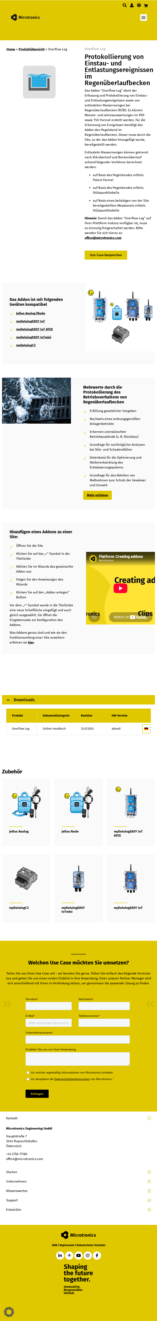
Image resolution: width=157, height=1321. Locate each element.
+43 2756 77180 (16, 1154)
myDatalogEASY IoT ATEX (34, 329)
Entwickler (13, 1210)
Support (12, 1200)
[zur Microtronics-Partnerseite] (132, 5)
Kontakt (12, 1118)
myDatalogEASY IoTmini (33, 337)
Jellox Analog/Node (30, 313)
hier (31, 642)
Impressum (66, 1245)
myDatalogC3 (26, 345)
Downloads (24, 699)
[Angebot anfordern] (146, 6)
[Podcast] (69, 1255)
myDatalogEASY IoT (30, 321)
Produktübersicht (32, 49)
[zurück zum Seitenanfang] (133, 1299)
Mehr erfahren (97, 495)
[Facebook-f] (97, 1255)
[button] (125, 5)
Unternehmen (16, 1181)
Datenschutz (84, 1245)
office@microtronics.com (103, 238)
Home (11, 49)
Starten (11, 1172)
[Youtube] (78, 1255)
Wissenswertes (16, 1191)
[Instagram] (88, 1255)
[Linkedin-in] (60, 1255)
